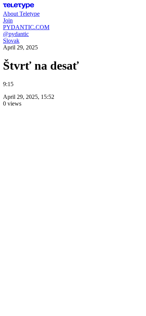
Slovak (11, 40)
